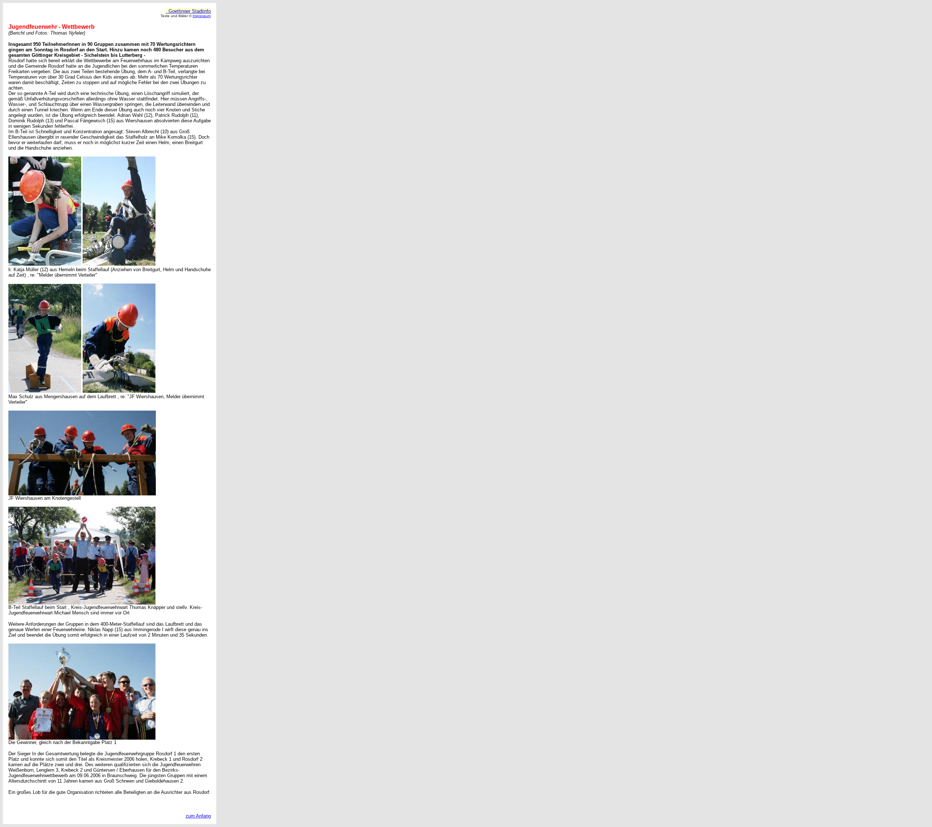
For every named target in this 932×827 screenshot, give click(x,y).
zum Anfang (198, 816)
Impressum (202, 16)
